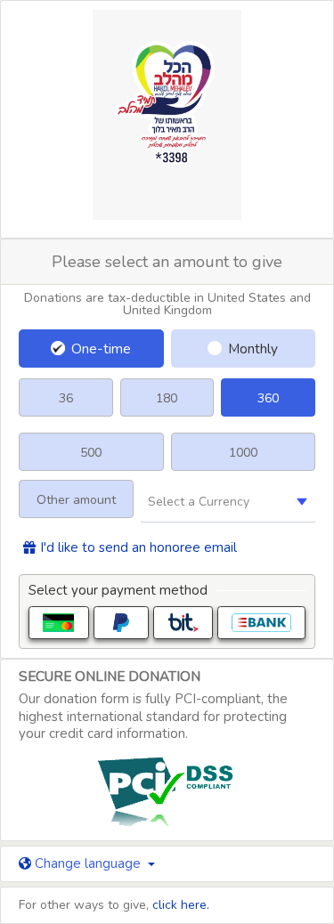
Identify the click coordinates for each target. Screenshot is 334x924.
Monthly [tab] (253, 348)
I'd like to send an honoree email (138, 548)
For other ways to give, (114, 904)
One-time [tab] (101, 348)
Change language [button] (87, 863)
